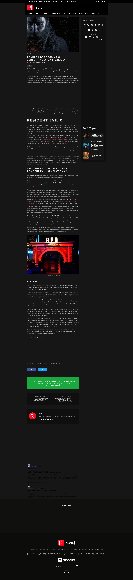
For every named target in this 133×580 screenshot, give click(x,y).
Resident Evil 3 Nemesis (33, 363)
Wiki (74, 13)
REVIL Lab (95, 13)
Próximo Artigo (66, 396)
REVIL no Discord (72, 1)
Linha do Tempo (84, 13)
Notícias (29, 65)
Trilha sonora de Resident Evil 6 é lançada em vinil (41, 399)
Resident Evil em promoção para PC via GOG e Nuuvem (97, 135)
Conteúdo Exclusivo (48, 13)
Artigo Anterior (40, 396)
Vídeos (60, 13)
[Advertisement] (53, 95)
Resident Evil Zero (56, 363)
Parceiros (42, 1)
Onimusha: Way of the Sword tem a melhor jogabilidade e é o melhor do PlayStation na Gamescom (97, 145)
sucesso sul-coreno (55, 139)
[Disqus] (53, 445)
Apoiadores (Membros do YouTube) (56, 1)
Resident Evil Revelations (44, 363)
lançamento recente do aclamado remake (60, 306)
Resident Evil (33, 13)
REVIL (30, 62)
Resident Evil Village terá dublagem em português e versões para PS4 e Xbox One (63, 400)
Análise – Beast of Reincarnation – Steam (97, 155)
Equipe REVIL (45, 549)
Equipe (36, 1)
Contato (30, 1)
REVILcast (68, 13)
